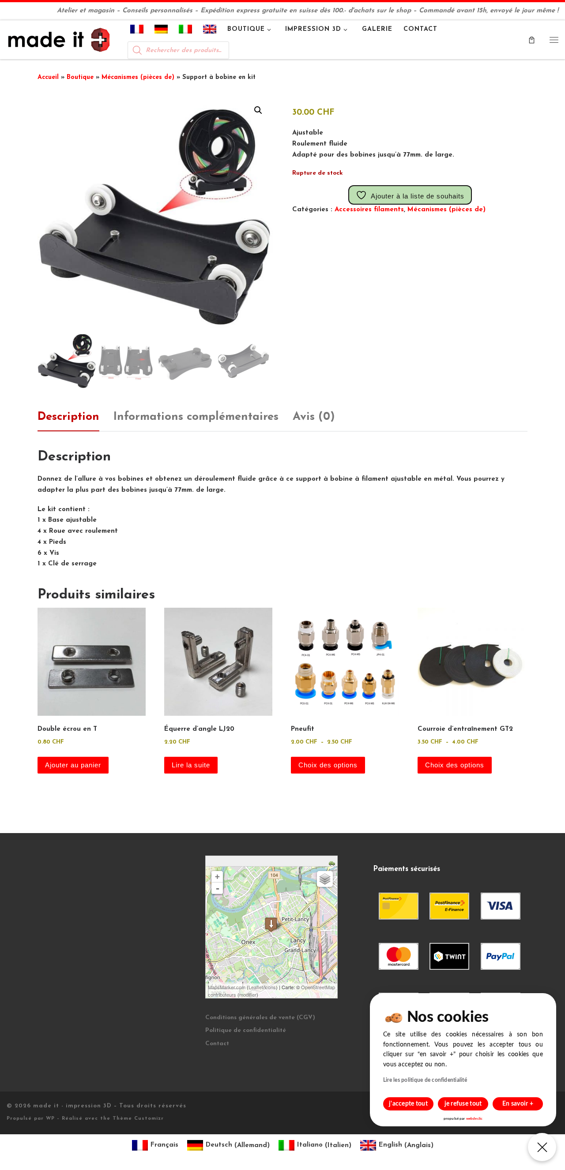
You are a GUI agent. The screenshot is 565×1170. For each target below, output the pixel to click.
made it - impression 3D (72, 1106)
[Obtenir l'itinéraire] (333, 862)
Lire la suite (191, 765)
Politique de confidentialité (245, 1030)
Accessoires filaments (369, 209)
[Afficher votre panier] (531, 39)
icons (270, 987)
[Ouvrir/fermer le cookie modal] (542, 1147)
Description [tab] (68, 416)
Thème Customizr (138, 1118)
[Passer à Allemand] (161, 30)
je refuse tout (463, 1104)
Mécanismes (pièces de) (138, 77)
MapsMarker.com (226, 987)
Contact (217, 1044)
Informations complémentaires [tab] (196, 416)
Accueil (48, 77)
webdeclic (474, 1119)
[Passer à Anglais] (209, 30)
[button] (258, 110)
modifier (247, 994)
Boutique (80, 77)
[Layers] (325, 879)
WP (50, 1118)
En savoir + (517, 1104)
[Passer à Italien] (185, 30)
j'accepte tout (408, 1104)
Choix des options (328, 765)
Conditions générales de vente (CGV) (260, 1017)
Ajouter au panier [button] (73, 765)
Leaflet (256, 987)
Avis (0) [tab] (314, 416)
